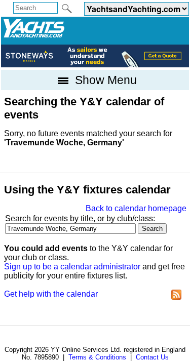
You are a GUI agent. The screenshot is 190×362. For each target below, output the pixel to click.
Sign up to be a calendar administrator (72, 266)
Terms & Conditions (97, 357)
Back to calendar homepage (136, 208)
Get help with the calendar (51, 294)
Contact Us (152, 357)
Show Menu (104, 80)
